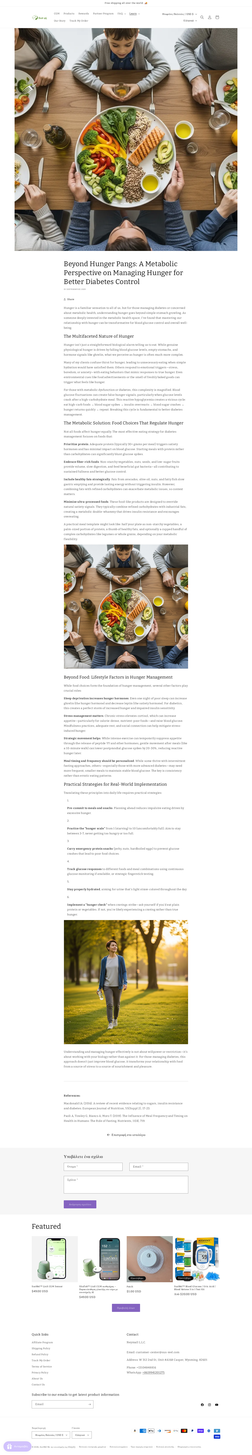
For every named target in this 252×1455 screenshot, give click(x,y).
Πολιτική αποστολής (165, 1447)
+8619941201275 (153, 1372)
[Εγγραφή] (89, 1404)
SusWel (43, 1447)
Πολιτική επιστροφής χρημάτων (92, 1447)
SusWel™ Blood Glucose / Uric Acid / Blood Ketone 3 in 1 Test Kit (195, 1288)
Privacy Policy (40, 1372)
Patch (130, 1286)
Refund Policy (40, 1354)
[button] (121, 13)
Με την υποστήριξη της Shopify (61, 1447)
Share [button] (70, 299)
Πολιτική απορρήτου (119, 1447)
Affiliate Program (42, 1342)
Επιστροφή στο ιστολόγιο (129, 1135)
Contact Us (38, 1384)
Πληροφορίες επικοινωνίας (189, 1447)
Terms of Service (42, 1366)
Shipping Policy (41, 1348)
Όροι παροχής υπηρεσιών (142, 1447)
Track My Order (41, 1360)
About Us (37, 1378)
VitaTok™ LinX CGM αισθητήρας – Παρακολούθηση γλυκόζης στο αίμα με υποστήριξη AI (98, 1289)
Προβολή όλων (126, 1307)
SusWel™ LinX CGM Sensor (47, 1286)
